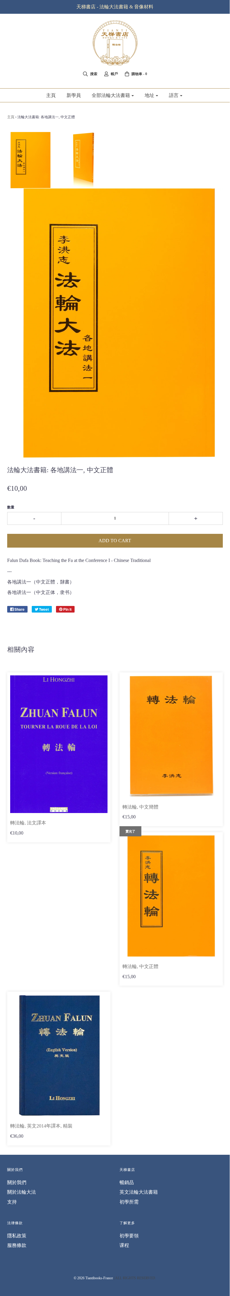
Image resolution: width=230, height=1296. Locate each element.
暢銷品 (126, 1182)
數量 (10, 507)
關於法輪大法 (21, 1192)
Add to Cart (115, 540)
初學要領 (129, 1235)
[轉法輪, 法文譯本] (59, 744)
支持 (12, 1201)
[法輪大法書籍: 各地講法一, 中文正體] (29, 160)
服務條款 (16, 1245)
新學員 (73, 95)
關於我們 (16, 1182)
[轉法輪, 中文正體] (171, 896)
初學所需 (129, 1201)
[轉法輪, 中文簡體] (171, 736)
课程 (124, 1245)
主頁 (51, 95)
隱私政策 (16, 1235)
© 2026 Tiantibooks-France (93, 1278)
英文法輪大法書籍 (138, 1192)
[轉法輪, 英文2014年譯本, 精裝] (59, 1055)
